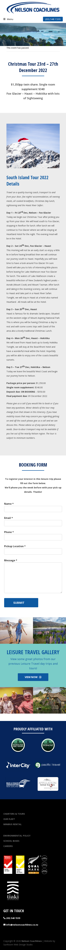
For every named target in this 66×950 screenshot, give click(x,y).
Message (10, 560)
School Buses (11, 840)
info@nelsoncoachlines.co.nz (22, 924)
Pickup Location (15, 546)
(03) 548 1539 (52, 19)
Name (9, 503)
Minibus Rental (12, 824)
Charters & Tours (14, 813)
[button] (8, 19)
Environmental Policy (16, 835)
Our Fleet (9, 819)
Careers (8, 846)
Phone (9, 532)
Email (8, 518)
